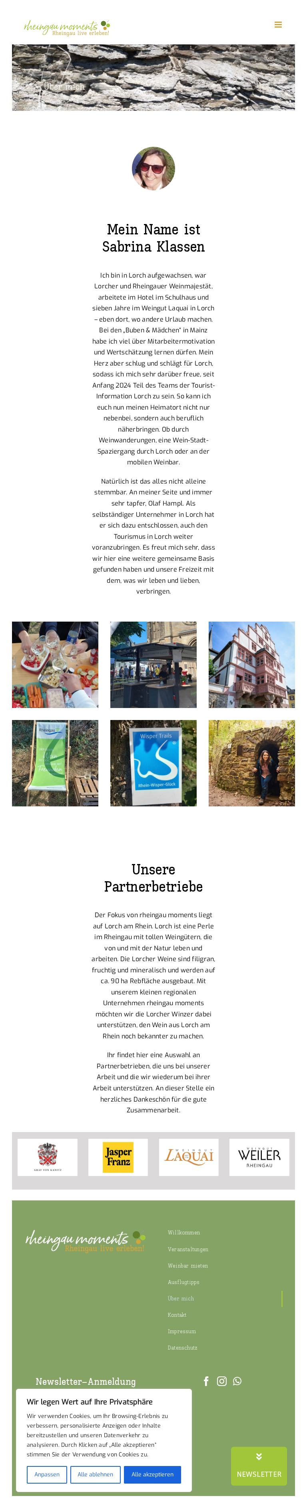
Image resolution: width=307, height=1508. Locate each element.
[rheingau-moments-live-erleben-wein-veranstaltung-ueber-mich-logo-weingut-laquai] (189, 1142)
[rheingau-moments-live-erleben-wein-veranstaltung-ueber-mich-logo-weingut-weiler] (259, 1142)
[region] (104, 1440)
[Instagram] (222, 1381)
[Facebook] (206, 1381)
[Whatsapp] (237, 1381)
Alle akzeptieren (152, 1474)
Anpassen (47, 1474)
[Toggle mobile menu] (279, 24)
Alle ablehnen (95, 1474)
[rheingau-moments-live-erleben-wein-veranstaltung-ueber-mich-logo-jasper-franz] (118, 1142)
